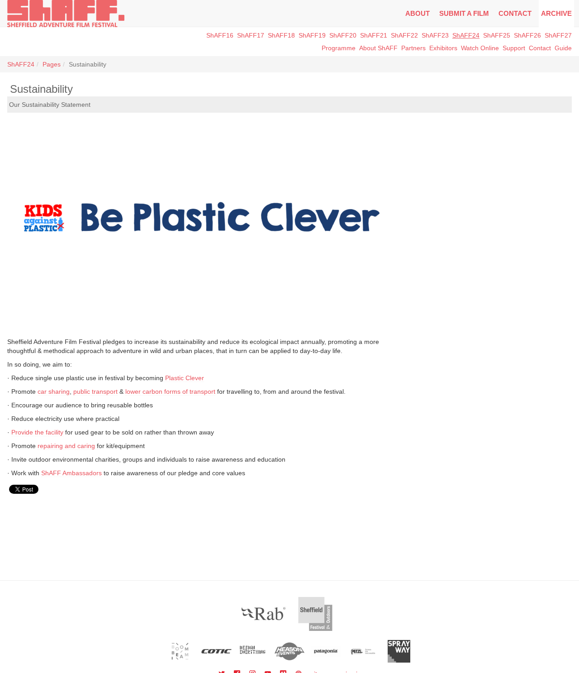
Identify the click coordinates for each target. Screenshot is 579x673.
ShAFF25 (496, 35)
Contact (515, 13)
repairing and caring (66, 445)
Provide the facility (37, 432)
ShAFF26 (527, 35)
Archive (556, 13)
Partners (413, 48)
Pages (52, 64)
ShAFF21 (373, 35)
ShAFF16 (219, 35)
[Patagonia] (326, 651)
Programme (339, 48)
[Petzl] (362, 651)
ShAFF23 (435, 35)
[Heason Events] (290, 651)
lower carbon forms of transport (170, 391)
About (417, 13)
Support (514, 48)
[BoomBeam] (180, 651)
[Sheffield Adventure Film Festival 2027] (65, 13)
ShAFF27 (558, 35)
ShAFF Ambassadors (71, 473)
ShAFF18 (281, 35)
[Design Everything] (253, 651)
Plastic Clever (183, 378)
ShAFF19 (312, 35)
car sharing (54, 391)
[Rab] (263, 614)
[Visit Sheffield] (315, 614)
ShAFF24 (465, 35)
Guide (563, 48)
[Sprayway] (399, 651)
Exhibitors (443, 48)
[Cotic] (216, 651)
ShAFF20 (342, 35)
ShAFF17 (250, 35)
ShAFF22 (404, 35)
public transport (95, 391)
